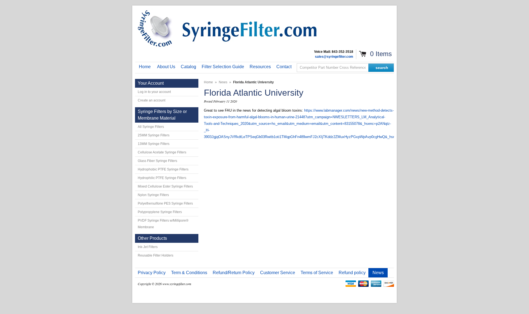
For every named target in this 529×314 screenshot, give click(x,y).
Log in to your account (154, 92)
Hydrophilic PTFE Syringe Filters (162, 178)
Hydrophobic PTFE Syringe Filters (163, 169)
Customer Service (277, 272)
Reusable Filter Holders (155, 255)
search (382, 67)
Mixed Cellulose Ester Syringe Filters (165, 186)
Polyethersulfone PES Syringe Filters (165, 203)
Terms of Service (317, 272)
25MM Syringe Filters (153, 135)
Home (208, 82)
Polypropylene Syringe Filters (160, 212)
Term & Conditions (189, 272)
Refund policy (352, 272)
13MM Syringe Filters (153, 144)
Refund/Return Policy (234, 272)
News (223, 82)
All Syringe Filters (151, 127)
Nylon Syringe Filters (153, 195)
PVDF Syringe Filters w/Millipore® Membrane (163, 224)
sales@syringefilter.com (334, 57)
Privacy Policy (152, 272)
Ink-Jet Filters (148, 247)
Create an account (151, 100)
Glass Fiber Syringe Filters (157, 161)
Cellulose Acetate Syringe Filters (162, 152)
